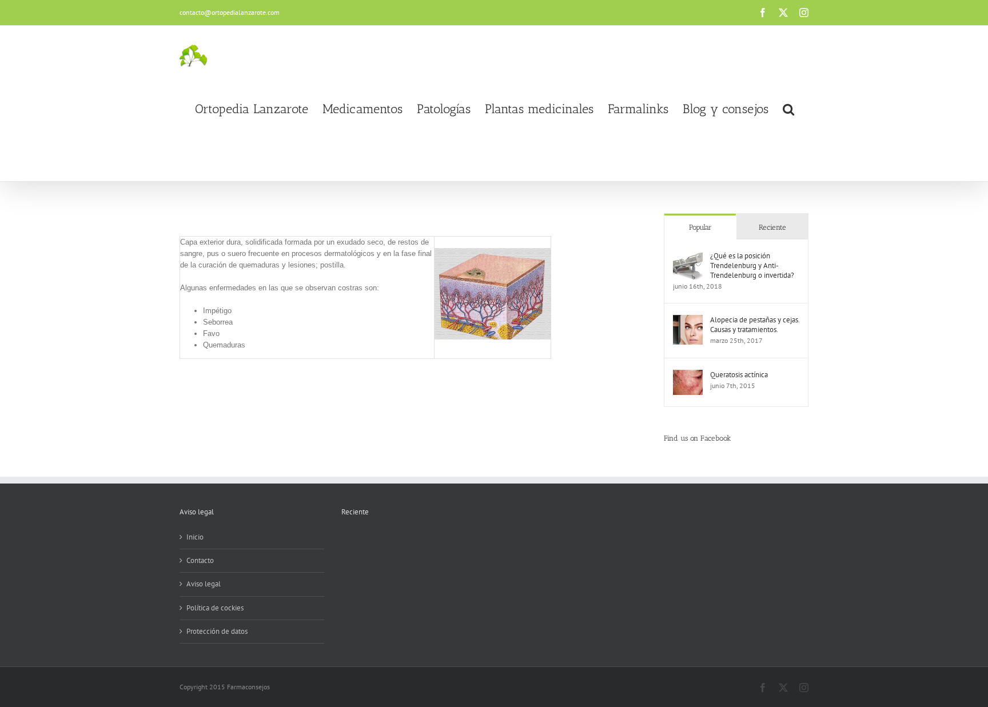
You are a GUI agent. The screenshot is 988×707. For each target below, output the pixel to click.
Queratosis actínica (739, 375)
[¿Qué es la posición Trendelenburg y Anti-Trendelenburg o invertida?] (688, 256)
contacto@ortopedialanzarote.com (230, 12)
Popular (700, 227)
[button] (788, 109)
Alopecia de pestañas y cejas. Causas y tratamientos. (754, 324)
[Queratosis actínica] (688, 375)
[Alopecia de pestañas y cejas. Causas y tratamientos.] (688, 320)
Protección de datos (217, 631)
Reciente (772, 227)
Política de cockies (215, 608)
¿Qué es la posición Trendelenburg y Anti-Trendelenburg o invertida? (752, 265)
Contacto (200, 560)
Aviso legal (203, 584)
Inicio (195, 537)
